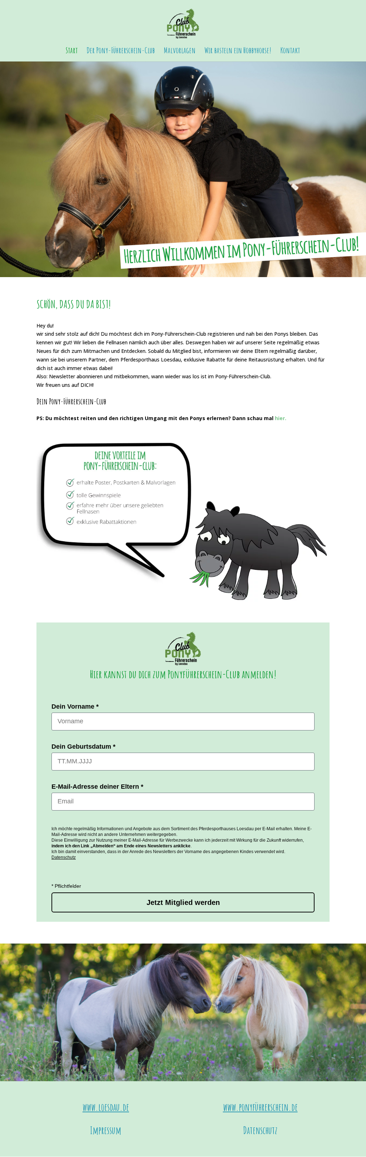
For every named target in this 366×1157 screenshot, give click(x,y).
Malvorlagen (180, 51)
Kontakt (290, 51)
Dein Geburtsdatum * (83, 746)
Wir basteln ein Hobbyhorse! (237, 51)
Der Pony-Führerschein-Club (120, 51)
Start (72, 51)
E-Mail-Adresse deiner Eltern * (97, 786)
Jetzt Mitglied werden (183, 902)
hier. (280, 418)
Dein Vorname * (75, 706)
